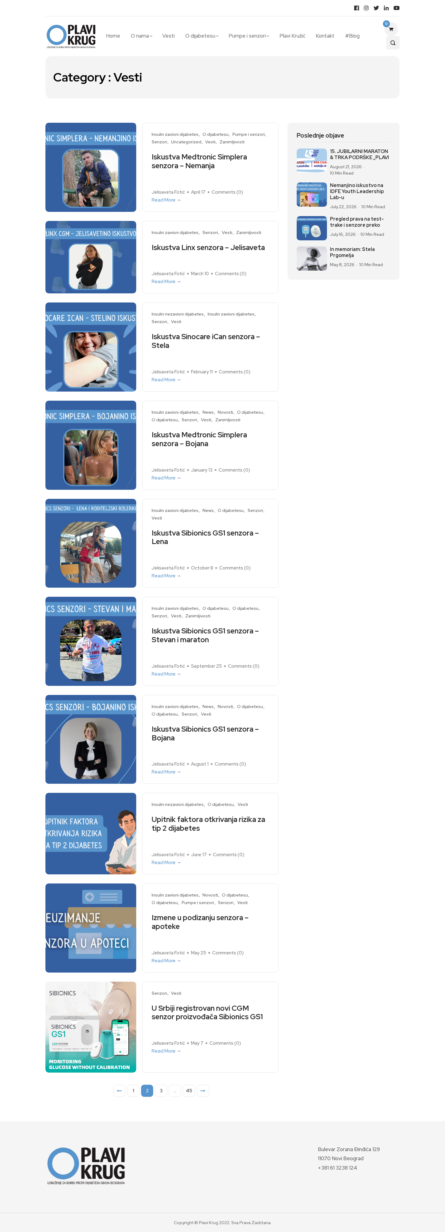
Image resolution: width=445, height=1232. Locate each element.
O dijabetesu (200, 35)
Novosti (225, 412)
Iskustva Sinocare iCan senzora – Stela (206, 341)
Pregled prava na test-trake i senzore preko (357, 222)
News (208, 412)
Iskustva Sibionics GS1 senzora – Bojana (205, 734)
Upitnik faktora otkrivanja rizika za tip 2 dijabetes (208, 824)
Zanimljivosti (232, 142)
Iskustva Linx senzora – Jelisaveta (208, 247)
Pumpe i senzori (247, 35)
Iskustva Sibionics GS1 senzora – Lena (205, 537)
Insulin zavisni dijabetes (175, 134)
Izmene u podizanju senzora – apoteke (200, 922)
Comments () (227, 192)
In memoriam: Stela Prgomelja (352, 252)
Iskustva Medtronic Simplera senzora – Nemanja (199, 161)
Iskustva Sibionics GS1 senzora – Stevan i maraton (205, 635)
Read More (164, 199)
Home (113, 35)
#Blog (352, 35)
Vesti (168, 35)
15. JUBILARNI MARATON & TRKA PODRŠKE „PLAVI (359, 155)
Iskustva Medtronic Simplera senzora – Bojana (199, 439)
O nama (140, 35)
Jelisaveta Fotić (168, 192)
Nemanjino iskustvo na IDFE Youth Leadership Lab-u (357, 191)
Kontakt (325, 35)
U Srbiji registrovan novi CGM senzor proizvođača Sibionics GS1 (207, 1013)
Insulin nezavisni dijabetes (178, 314)
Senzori (159, 142)
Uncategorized (186, 142)
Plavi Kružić (292, 35)
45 (189, 1090)
